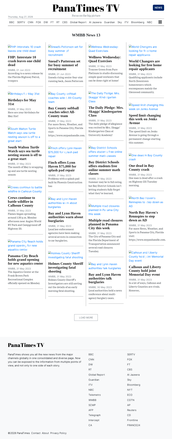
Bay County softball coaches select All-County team (63, 112)
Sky (120, 22)
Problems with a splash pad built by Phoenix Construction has (65, 182)
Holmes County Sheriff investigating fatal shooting (65, 267)
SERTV (21, 22)
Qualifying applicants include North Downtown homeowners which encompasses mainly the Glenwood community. (145, 85)
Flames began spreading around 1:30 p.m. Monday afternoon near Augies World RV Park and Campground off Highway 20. (24, 221)
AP (128, 405)
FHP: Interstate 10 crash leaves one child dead (24, 61)
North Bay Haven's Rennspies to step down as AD (143, 216)
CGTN (130, 400)
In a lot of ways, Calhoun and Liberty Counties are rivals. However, (145, 287)
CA (90, 425)
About (45, 433)
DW (46, 22)
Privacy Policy (58, 433)
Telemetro (95, 394)
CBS (64, 22)
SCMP (92, 405)
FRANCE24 (133, 425)
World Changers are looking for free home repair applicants (145, 65)
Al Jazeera (95, 22)
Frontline (132, 420)
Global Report (78, 22)
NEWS (158, 7)
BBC (11, 22)
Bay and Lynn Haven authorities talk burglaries (105, 278)
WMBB (92, 400)
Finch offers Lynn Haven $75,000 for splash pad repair (62, 166)
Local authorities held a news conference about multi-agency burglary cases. (105, 294)
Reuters (131, 410)
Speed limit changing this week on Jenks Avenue (145, 119)
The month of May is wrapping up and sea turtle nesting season (25, 171)
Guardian (109, 22)
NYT (130, 389)
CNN (30, 22)
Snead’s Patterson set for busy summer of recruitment (64, 65)
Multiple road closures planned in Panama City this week (106, 224)
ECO (129, 394)
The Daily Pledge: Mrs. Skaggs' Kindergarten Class (106, 111)
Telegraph (95, 415)
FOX (38, 22)
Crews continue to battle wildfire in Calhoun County (21, 201)
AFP (91, 410)
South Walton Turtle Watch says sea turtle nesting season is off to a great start (25, 153)
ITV (126, 22)
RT (58, 22)
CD (129, 415)
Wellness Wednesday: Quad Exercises (105, 59)
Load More (86, 317)
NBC (149, 22)
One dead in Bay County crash (141, 167)
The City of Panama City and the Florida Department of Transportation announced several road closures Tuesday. (105, 244)
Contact (35, 433)
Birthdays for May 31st (22, 102)
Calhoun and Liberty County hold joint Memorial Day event (145, 271)
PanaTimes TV (86, 8)
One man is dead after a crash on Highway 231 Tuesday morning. (146, 182)
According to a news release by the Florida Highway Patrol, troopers (25, 77)
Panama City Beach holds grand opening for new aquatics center (25, 259)
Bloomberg (137, 22)
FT (52, 22)
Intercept (94, 420)
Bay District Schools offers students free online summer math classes (104, 168)
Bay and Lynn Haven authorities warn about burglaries (65, 217)
